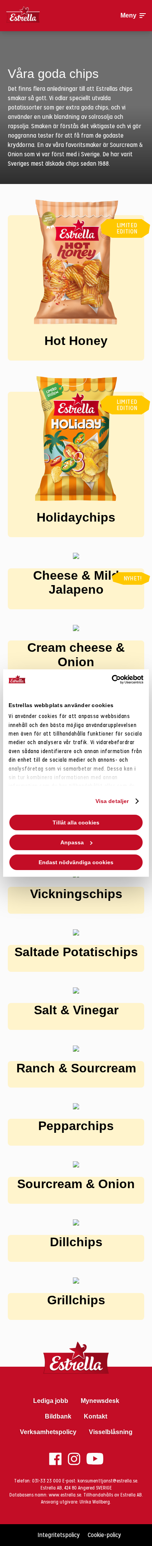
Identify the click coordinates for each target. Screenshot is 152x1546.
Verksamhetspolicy (48, 1432)
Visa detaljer (112, 801)
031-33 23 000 (46, 1481)
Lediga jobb (50, 1400)
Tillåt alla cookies (76, 822)
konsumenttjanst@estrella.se (107, 1481)
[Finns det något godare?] (41, 16)
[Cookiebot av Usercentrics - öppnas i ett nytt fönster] (109, 679)
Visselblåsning (111, 1432)
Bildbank (58, 1416)
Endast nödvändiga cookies (76, 862)
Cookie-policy (104, 1535)
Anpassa (72, 842)
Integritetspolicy (58, 1535)
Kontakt (95, 1416)
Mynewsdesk (100, 1400)
